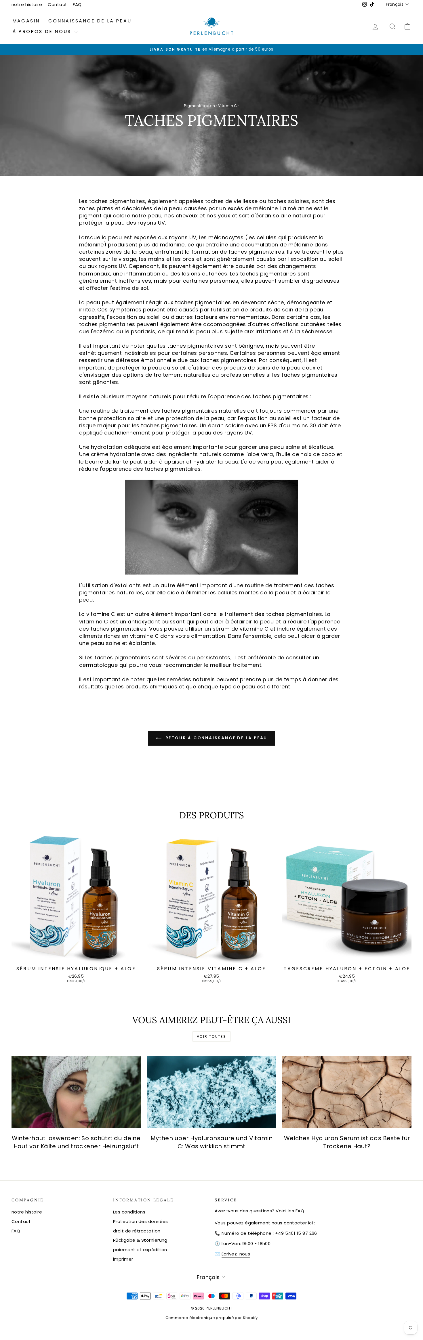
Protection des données (140, 1221)
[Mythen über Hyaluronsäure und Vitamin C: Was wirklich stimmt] (211, 1092)
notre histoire (27, 4)
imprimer (123, 1259)
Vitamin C (227, 105)
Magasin (26, 21)
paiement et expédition (140, 1250)
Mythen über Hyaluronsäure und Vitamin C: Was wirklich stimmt (211, 1142)
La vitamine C (97, 614)
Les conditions (129, 1212)
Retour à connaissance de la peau (215, 738)
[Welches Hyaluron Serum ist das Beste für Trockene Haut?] (346, 1092)
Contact (57, 4)
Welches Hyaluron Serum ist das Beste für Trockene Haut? (347, 1142)
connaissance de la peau (90, 21)
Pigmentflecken (199, 105)
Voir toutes (211, 1036)
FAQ (77, 4)
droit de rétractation (136, 1231)
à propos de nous (42, 31)
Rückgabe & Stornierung (140, 1240)
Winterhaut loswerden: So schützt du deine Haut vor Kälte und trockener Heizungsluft (76, 1142)
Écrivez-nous (236, 1254)
